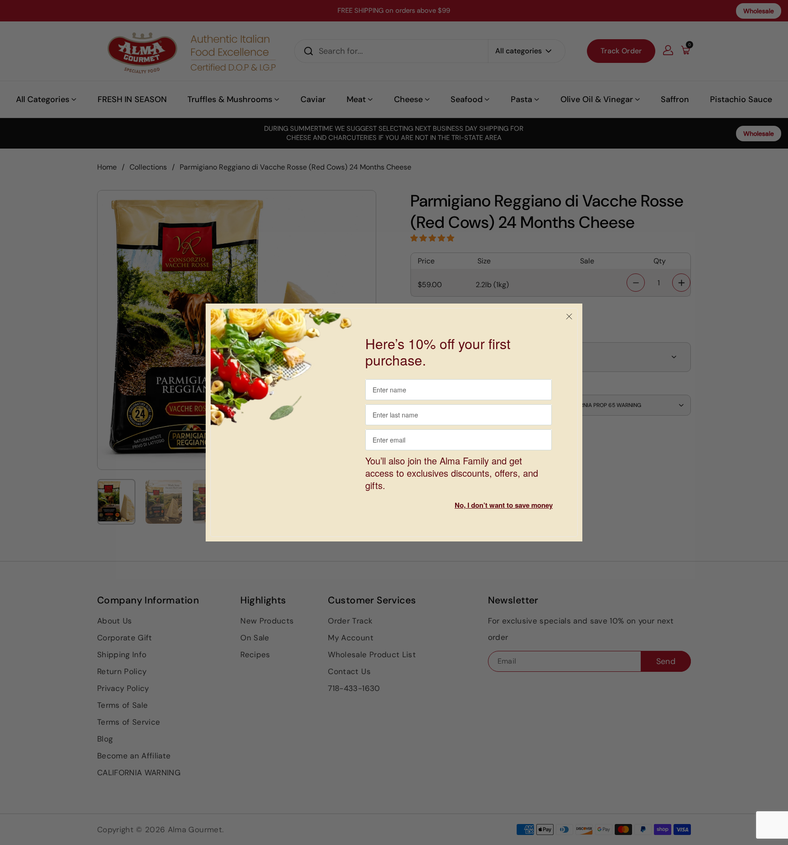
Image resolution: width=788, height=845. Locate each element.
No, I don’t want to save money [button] (504, 505)
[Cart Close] (569, 317)
